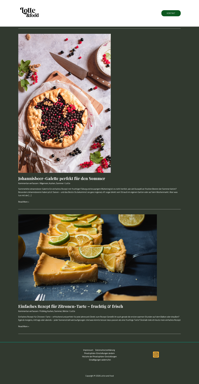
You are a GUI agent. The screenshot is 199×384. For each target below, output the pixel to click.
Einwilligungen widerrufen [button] (100, 359)
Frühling (43, 311)
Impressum (88, 350)
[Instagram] (156, 354)
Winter (65, 311)
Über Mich (113, 13)
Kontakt (125, 13)
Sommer (60, 183)
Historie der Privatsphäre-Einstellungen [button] (99, 356)
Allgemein (44, 183)
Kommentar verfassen (28, 183)
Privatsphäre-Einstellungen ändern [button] (99, 353)
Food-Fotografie (77, 13)
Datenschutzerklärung (105, 350)
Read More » (23, 201)
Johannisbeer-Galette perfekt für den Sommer (61, 178)
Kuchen (52, 183)
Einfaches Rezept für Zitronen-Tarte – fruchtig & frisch (70, 306)
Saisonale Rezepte (97, 13)
